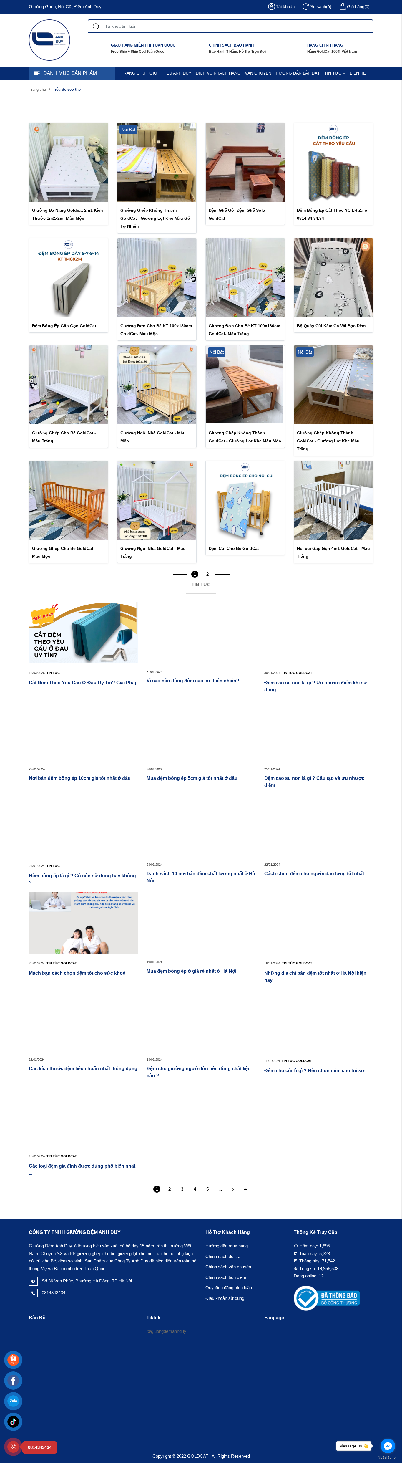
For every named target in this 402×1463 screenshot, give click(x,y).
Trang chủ (133, 73)
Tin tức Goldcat (297, 673)
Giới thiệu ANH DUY (170, 73)
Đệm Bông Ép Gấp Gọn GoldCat (64, 325)
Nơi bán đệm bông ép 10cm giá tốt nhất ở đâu (80, 778)
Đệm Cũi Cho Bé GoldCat (234, 548)
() (358, 6)
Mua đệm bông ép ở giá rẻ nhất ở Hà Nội (192, 971)
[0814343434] (13, 1447)
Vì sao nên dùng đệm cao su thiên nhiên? (193, 680)
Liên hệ (358, 73)
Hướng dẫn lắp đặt (298, 73)
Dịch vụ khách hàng (218, 73)
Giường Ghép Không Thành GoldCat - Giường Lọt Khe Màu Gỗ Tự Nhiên (155, 218)
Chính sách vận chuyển (228, 1266)
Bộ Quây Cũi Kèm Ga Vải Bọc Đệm (331, 325)
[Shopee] (13, 1360)
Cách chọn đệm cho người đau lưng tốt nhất (314, 873)
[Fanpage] (13, 1380)
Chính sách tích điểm (225, 1277)
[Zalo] (13, 1401)
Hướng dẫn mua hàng (226, 1245)
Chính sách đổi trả (222, 1256)
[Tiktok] (13, 1422)
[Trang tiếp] (232, 1189)
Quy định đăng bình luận (228, 1287)
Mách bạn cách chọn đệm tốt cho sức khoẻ (77, 973)
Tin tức (332, 73)
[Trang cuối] (245, 1189)
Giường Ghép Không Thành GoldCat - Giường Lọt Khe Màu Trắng (328, 441)
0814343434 (53, 1292)
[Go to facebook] (388, 1446)
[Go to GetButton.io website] (387, 1457)
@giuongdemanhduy (166, 1331)
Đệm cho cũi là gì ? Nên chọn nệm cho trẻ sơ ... (316, 1070)
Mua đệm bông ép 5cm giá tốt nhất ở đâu (192, 778)
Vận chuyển (258, 73)
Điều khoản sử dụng (224, 1298)
